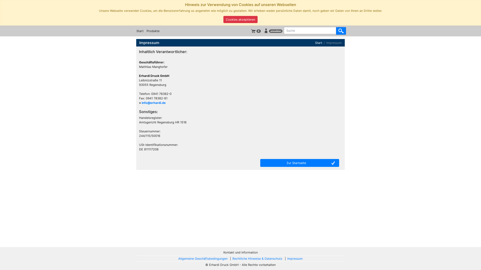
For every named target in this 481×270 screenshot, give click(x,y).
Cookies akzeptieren (240, 19)
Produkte (153, 31)
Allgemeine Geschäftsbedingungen (203, 258)
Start (140, 31)
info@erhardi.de (154, 103)
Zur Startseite (296, 163)
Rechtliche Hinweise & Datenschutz (257, 258)
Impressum (295, 258)
